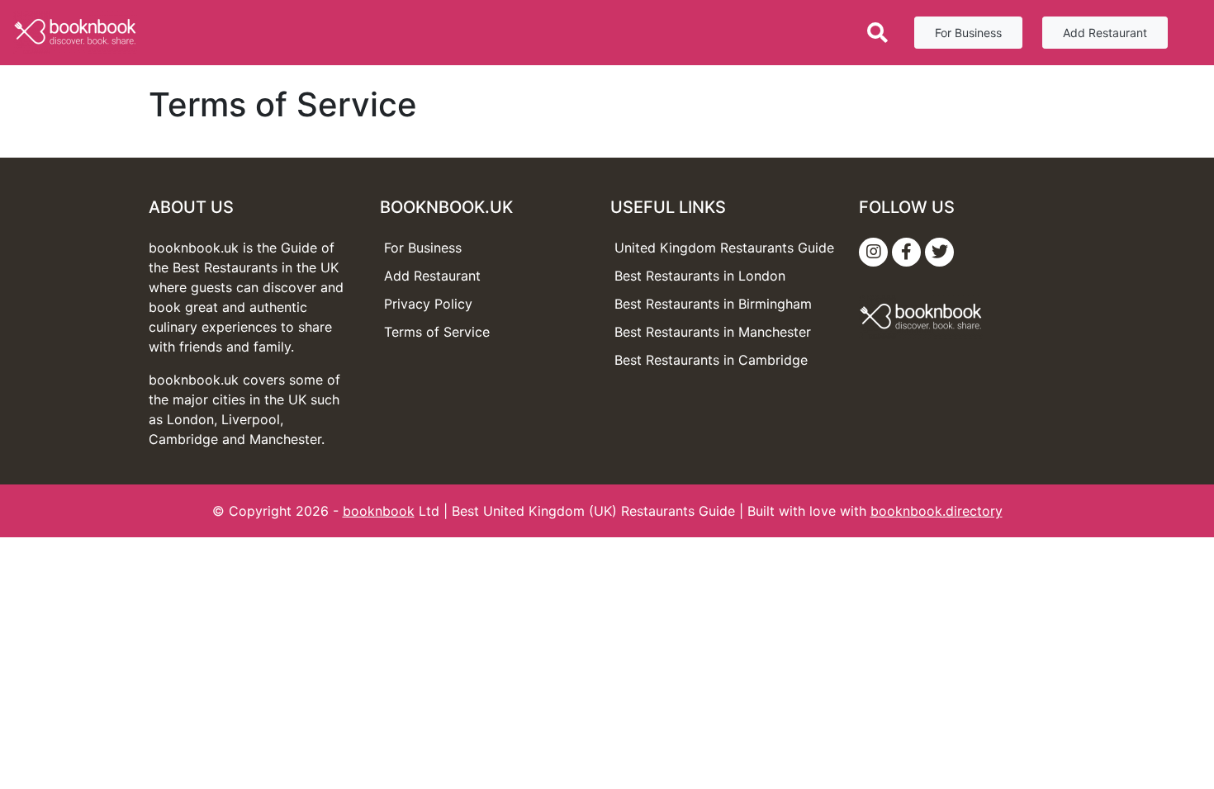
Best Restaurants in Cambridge (711, 360)
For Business (968, 33)
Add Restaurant (1105, 33)
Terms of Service (437, 332)
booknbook (379, 511)
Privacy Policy (428, 303)
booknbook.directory (936, 511)
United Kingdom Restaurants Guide (724, 247)
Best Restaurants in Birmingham (713, 303)
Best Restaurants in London (699, 275)
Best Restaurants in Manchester (712, 332)
